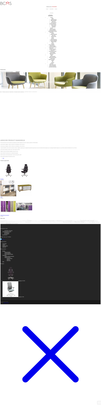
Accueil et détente (51, 44)
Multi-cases (54, 35)
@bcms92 (3, 239)
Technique (2, 223)
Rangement (57, 222)
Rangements (51, 32)
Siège (82, 222)
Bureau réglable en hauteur (52, 31)
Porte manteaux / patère (52, 51)
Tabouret (97, 222)
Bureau (21, 220)
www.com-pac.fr (6, 302)
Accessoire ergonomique (52, 66)
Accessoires (51, 47)
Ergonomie (51, 63)
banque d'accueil (15, 220)
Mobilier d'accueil (5, 222)
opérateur (23, 222)
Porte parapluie (52, 52)
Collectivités (51, 221)
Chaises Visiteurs (34, 220)
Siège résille (86, 222)
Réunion (77, 222)
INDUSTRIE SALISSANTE (4, 215)
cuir (55, 220)
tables (93, 222)
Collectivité (53, 26)
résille (73, 222)
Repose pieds (53, 50)
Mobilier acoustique (52, 59)
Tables (51, 55)
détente (64, 220)
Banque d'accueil (52, 45)
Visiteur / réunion (53, 24)
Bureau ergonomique (52, 65)
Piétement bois (33, 222)
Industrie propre (53, 36)
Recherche (17, 71)
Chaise (29, 220)
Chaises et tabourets (52, 23)
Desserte (52, 43)
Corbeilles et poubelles (52, 49)
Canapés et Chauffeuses (52, 46)
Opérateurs (28, 222)
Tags (3, 158)
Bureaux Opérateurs (53, 30)
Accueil (8, 220)
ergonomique (74, 220)
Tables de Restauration (52, 57)
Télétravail (51, 54)
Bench (19, 220)
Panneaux (52, 62)
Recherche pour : (3, 71)
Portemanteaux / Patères (51, 222)
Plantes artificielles (53, 53)
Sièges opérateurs (53, 20)
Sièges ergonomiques (52, 64)
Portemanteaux (44, 222)
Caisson (52, 37)
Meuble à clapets (53, 41)
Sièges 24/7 (54, 21)
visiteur (16, 223)
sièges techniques (53, 22)
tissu (4, 223)
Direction (59, 220)
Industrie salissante (54, 34)
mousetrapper (17, 222)
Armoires (52, 38)
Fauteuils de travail (87, 220)
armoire (11, 220)
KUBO (1, 197)
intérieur (96, 220)
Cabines (52, 60)
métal (21, 222)
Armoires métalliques (53, 40)
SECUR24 (2, 179)
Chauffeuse (39, 220)
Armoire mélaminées (53, 39)
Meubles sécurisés (5, 91)
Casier (53, 42)
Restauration (54, 25)
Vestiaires (12, 223)
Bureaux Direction (52, 29)
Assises (51, 17)
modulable (13, 222)
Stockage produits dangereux (19, 91)
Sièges (53, 18)
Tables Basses (52, 58)
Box (52, 61)
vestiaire (52, 33)
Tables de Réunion (52, 56)
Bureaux (51, 28)
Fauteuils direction (54, 19)
